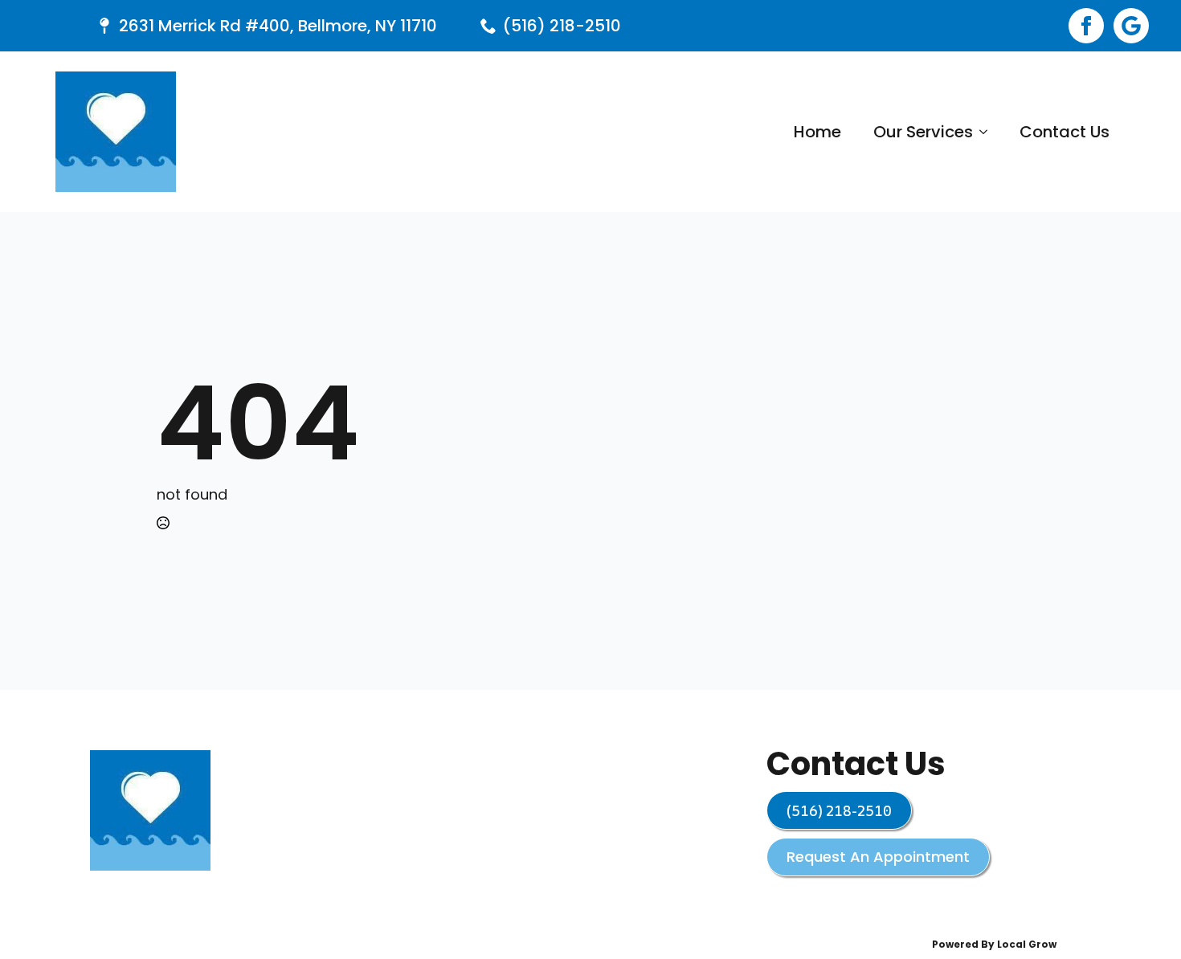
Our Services (923, 131)
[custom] (1131, 25)
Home (817, 131)
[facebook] (1086, 25)
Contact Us (1064, 131)
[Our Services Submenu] (988, 132)
